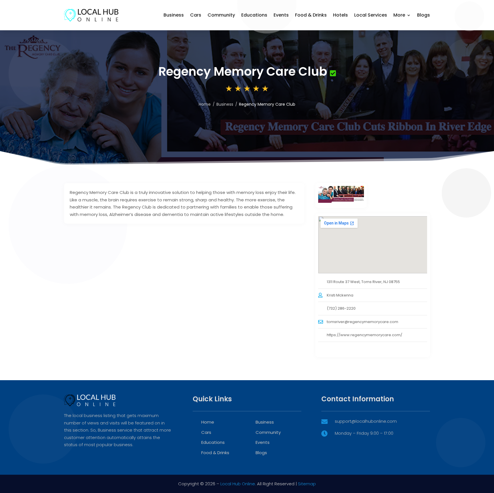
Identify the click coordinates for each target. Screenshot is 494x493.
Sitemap (307, 484)
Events (281, 15)
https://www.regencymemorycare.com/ (364, 335)
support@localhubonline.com (366, 421)
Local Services (370, 15)
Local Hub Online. (238, 484)
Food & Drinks (311, 15)
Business (174, 15)
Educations (254, 15)
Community (221, 15)
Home (205, 104)
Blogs (423, 15)
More (399, 15)
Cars (195, 15)
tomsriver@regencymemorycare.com (362, 321)
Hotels (340, 15)
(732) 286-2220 (341, 308)
